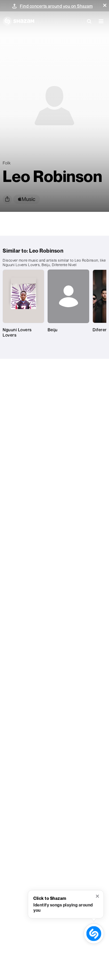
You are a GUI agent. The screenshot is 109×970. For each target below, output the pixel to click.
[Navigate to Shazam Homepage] (18, 21)
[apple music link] (26, 199)
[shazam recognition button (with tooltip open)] (94, 934)
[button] (104, 5)
